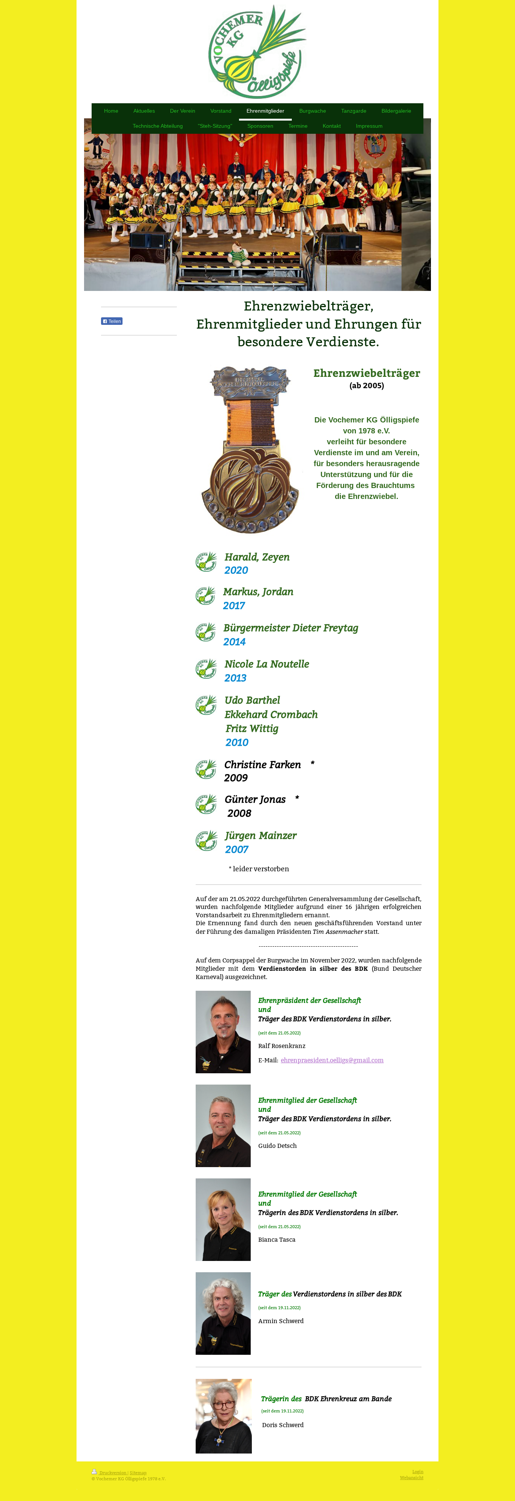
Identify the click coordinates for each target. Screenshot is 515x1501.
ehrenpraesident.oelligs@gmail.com (332, 1060)
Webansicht (411, 1477)
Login (417, 1471)
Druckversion (112, 1472)
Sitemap (138, 1472)
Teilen (114, 321)
